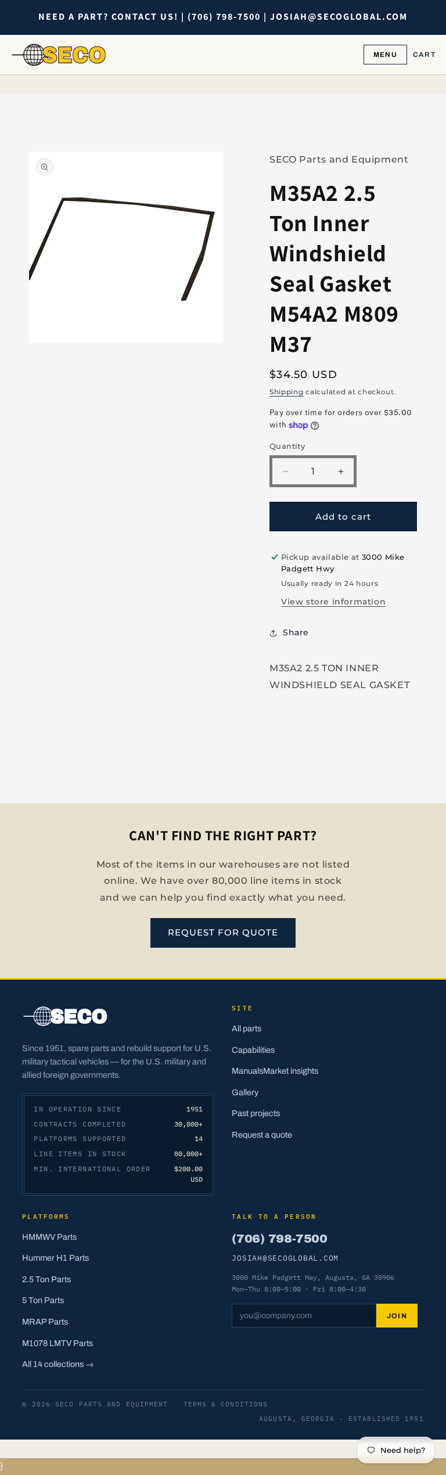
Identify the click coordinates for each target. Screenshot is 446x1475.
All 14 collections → (58, 1364)
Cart (424, 54)
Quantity (287, 446)
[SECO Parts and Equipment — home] (59, 54)
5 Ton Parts (43, 1300)
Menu (385, 55)
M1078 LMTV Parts (57, 1343)
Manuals (247, 1070)
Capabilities (253, 1050)
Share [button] (296, 632)
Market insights (290, 1070)
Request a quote (262, 1134)
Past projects (256, 1113)
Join (397, 1316)
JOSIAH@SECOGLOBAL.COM (285, 1257)
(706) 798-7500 (279, 1238)
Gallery (245, 1092)
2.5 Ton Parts (46, 1279)
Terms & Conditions (226, 1404)
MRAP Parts (45, 1321)
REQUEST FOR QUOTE (223, 932)
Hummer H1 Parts (55, 1257)
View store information (333, 601)
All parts (246, 1028)
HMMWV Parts (49, 1237)
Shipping (286, 391)
